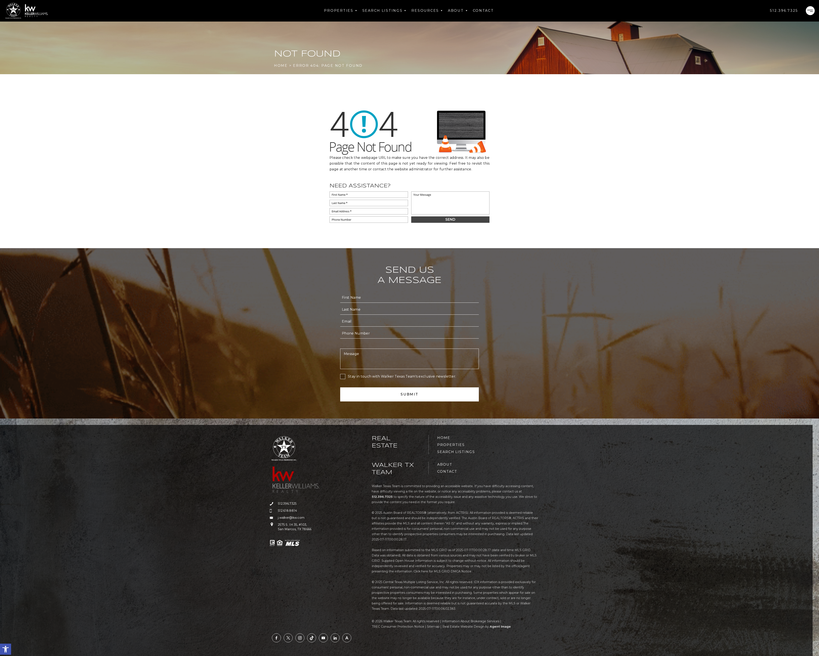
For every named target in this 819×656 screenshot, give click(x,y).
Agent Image (500, 626)
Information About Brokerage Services (470, 621)
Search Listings (382, 11)
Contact (483, 11)
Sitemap (433, 626)
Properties (338, 11)
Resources (425, 11)
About (456, 11)
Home (443, 438)
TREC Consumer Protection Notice (398, 626)
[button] (5, 649)
